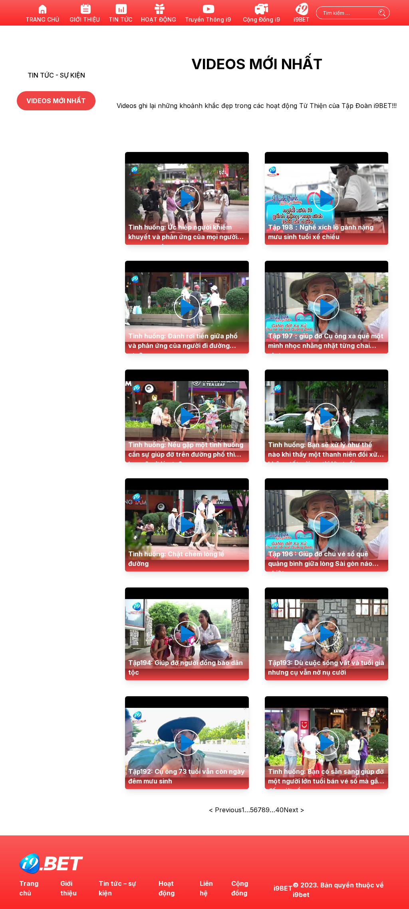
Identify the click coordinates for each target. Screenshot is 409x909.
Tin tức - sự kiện (56, 75)
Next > (294, 810)
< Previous (225, 810)
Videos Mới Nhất (56, 101)
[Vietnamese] (397, 18)
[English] (397, 8)
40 (279, 810)
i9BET (283, 888)
